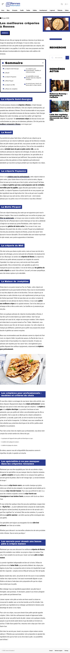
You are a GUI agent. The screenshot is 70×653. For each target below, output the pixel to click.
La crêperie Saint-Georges (11, 68)
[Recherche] (62, 4)
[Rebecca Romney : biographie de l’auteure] (60, 85)
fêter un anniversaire (7, 218)
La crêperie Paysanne (10, 77)
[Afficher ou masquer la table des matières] (33, 63)
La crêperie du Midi (9, 85)
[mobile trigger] (3, 4)
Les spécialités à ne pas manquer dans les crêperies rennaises (33, 77)
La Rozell (6, 73)
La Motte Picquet (8, 81)
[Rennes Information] (13, 4)
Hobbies (5, 33)
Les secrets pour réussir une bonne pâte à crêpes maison (34, 84)
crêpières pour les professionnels (18, 176)
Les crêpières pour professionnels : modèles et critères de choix (33, 70)
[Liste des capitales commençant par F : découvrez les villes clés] (60, 106)
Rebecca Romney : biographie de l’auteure (58, 95)
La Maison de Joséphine (10, 89)
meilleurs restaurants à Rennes (10, 124)
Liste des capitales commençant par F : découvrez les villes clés (59, 117)
